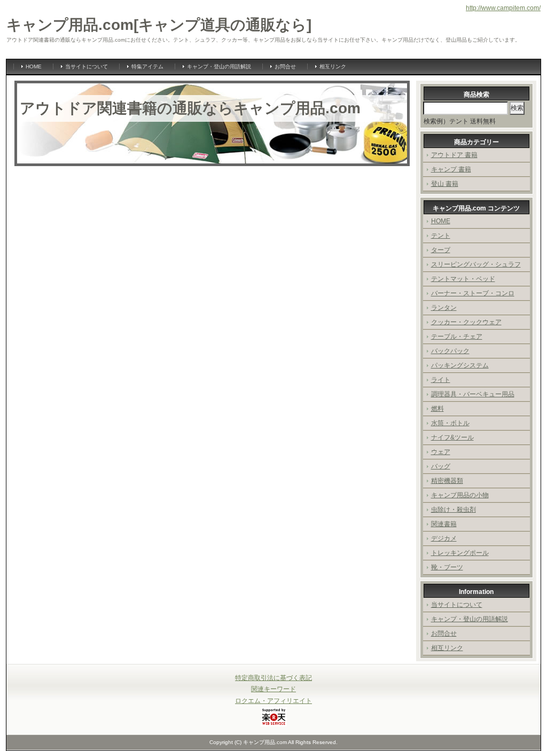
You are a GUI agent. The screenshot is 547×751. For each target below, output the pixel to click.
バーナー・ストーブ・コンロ (472, 293)
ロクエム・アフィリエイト (273, 701)
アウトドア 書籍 (454, 155)
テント (440, 235)
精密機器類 (447, 480)
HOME (34, 66)
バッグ (440, 466)
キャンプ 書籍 (451, 169)
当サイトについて (86, 66)
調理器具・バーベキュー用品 (472, 394)
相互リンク (332, 66)
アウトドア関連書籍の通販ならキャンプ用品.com (190, 108)
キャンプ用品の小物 (460, 495)
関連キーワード (273, 689)
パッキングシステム (460, 365)
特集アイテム (147, 66)
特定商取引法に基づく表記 (273, 678)
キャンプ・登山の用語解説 (219, 66)
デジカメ (444, 538)
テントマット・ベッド (463, 279)
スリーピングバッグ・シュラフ (476, 264)
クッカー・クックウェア (466, 322)
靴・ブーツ (447, 567)
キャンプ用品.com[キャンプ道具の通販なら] (158, 25)
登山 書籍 (444, 183)
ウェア (440, 452)
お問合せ (285, 66)
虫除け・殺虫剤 (453, 509)
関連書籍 (444, 524)
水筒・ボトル (450, 423)
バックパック (450, 351)
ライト (440, 380)
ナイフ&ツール (452, 437)
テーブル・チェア (456, 336)
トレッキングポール (460, 553)
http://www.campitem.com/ (503, 8)
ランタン (444, 307)
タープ (440, 250)
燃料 (437, 408)
